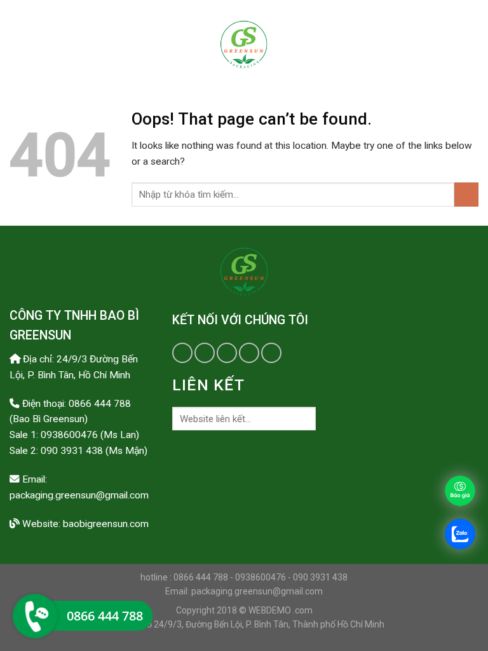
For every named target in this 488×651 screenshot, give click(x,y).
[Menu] (19, 44)
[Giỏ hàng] (472, 44)
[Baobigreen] (244, 44)
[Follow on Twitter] (204, 353)
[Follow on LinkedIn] (249, 353)
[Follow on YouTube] (271, 353)
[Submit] (466, 194)
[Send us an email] (227, 353)
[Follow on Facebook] (182, 353)
